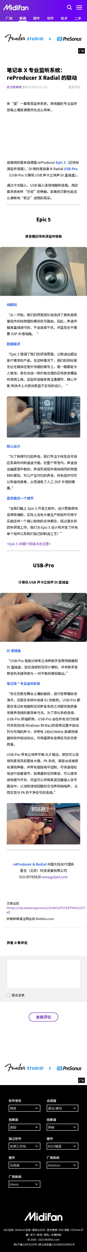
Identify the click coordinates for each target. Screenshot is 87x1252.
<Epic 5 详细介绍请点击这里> (29, 543)
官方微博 (52, 1230)
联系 (39, 1234)
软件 (50, 18)
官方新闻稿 (14, 87)
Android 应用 (22, 1230)
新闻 (22, 18)
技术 (64, 18)
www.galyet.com (55, 876)
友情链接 (56, 1234)
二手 (78, 18)
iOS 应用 (8, 1230)
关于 (32, 1234)
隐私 (46, 1234)
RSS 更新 (64, 1230)
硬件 (36, 18)
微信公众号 (38, 1230)
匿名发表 (17, 995)
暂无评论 (74, 87)
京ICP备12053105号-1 (26, 1244)
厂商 (9, 18)
